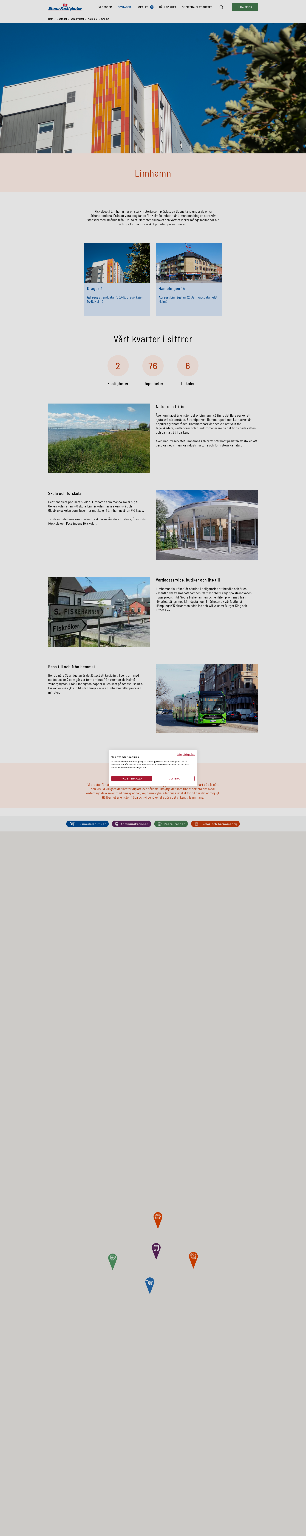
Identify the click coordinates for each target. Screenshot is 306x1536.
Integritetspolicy (186, 754)
